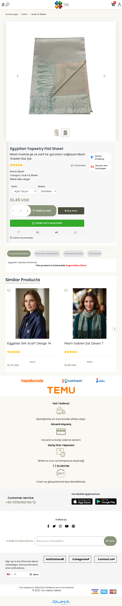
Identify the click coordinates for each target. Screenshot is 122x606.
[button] (17, 76)
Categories (80, 559)
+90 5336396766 (18, 502)
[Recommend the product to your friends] (38, 232)
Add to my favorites (23, 237)
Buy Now (72, 210)
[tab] (19, 253)
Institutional (54, 559)
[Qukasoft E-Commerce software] (61, 603)
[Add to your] (57, 232)
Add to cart (43, 210)
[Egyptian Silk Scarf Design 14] (32, 313)
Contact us (105, 559)
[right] (114, 329)
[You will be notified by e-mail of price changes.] (76, 232)
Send (112, 540)
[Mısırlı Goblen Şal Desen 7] (89, 313)
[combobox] (9, 574)
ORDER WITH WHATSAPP (48, 223)
